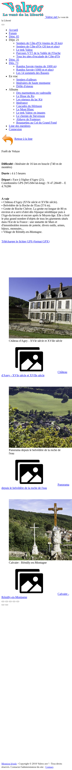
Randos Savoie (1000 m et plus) (35, 69)
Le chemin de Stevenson (30, 116)
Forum (13, 33)
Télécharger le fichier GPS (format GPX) (25, 241)
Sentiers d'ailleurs (26, 79)
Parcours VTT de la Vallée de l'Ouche (38, 53)
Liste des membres (19, 125)
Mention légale (9, 763)
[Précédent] (2, 604)
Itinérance (22, 102)
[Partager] (6, 601)
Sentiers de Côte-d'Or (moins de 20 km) (39, 43)
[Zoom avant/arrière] (14, 601)
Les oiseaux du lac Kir (29, 99)
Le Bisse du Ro (25, 96)
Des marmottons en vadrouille (33, 92)
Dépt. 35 (14, 59)
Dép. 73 (13, 63)
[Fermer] (2, 601)
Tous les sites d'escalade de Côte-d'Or (38, 56)
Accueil (13, 29)
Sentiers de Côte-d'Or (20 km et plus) (38, 46)
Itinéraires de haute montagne (33, 82)
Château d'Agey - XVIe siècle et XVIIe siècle (34, 373)
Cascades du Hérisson (29, 106)
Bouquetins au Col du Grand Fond (36, 122)
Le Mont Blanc (25, 109)
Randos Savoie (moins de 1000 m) (36, 66)
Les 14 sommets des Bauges (32, 72)
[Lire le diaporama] (17, 601)
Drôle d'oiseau (24, 86)
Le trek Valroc (24, 49)
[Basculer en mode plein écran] (10, 601)
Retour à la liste (23, 138)
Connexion (15, 129)
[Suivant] (6, 604)
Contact (49, 767)
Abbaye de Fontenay (28, 119)
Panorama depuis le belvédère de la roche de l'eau (35, 486)
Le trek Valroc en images (30, 112)
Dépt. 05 (14, 36)
